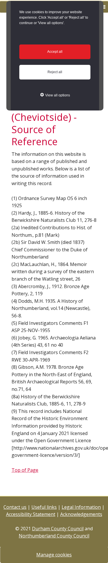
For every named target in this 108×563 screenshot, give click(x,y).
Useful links (44, 507)
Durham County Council (58, 528)
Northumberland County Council (54, 536)
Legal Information (81, 507)
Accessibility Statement (30, 514)
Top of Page (25, 470)
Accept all (54, 52)
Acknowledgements (81, 514)
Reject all (55, 72)
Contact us (14, 507)
